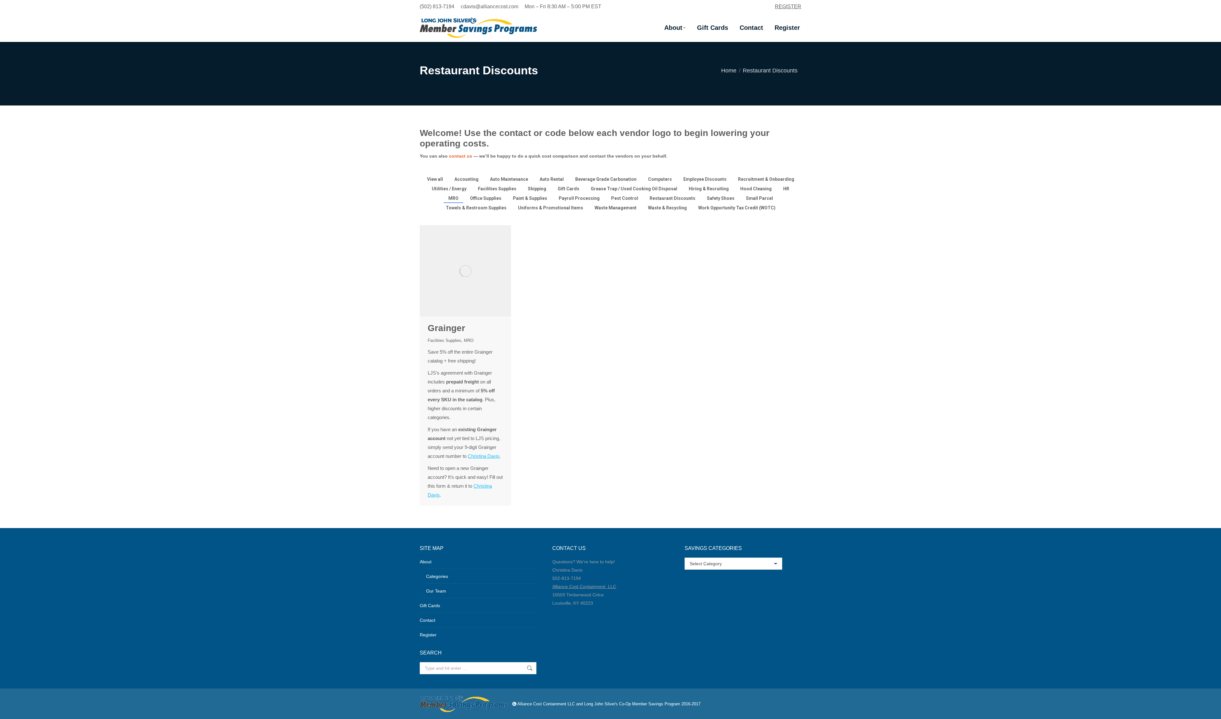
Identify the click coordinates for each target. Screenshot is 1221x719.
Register (428, 634)
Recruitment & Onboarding (766, 179)
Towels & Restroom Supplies (476, 207)
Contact (427, 620)
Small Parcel (759, 198)
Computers (660, 179)
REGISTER (788, 6)
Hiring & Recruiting (709, 188)
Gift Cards (568, 188)
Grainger (446, 328)
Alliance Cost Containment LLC (546, 704)
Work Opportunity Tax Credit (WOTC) (737, 207)
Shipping (537, 188)
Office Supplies (485, 198)
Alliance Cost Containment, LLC (584, 586)
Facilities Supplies (497, 188)
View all (435, 179)
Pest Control (624, 198)
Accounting (466, 179)
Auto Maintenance (509, 179)
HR (786, 188)
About (425, 561)
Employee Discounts (705, 179)
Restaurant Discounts (672, 198)
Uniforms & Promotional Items (550, 207)
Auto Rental (552, 179)
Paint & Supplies (530, 198)
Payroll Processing (579, 198)
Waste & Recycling (667, 207)
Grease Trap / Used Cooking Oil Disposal (634, 188)
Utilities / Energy (449, 188)
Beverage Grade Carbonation (606, 179)
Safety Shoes (721, 198)
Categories (437, 576)
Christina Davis (484, 456)
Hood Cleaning (756, 188)
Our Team (436, 591)
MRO (453, 198)
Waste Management (616, 207)
